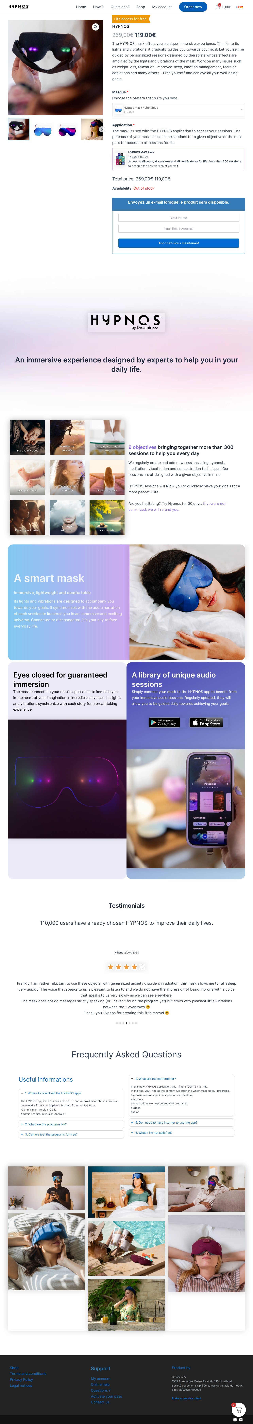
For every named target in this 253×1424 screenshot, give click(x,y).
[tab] (71, 1103)
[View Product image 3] (67, 129)
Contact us (100, 1402)
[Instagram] (241, 1420)
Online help (100, 1384)
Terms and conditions (28, 1373)
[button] (95, 27)
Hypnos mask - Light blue (141, 107)
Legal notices (21, 1385)
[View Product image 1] (18, 129)
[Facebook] (235, 1420)
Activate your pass (106, 1396)
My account (101, 1379)
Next (102, 129)
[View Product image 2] (43, 129)
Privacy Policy (21, 1379)
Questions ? (100, 1390)
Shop (14, 1368)
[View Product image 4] (92, 129)
